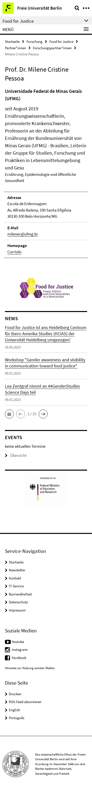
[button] (9, 414)
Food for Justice (61, 41)
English (14, 710)
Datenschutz (18, 602)
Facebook (19, 657)
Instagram (19, 649)
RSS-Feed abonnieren (25, 701)
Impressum (17, 610)
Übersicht (18, 455)
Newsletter (17, 570)
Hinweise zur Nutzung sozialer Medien (30, 668)
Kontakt (15, 578)
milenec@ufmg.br (22, 234)
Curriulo (14, 251)
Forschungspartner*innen (52, 48)
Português (16, 717)
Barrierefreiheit (20, 594)
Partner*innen (15, 48)
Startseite (12, 41)
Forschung (34, 41)
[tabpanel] (46, 172)
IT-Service (16, 586)
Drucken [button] (15, 694)
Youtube (18, 641)
